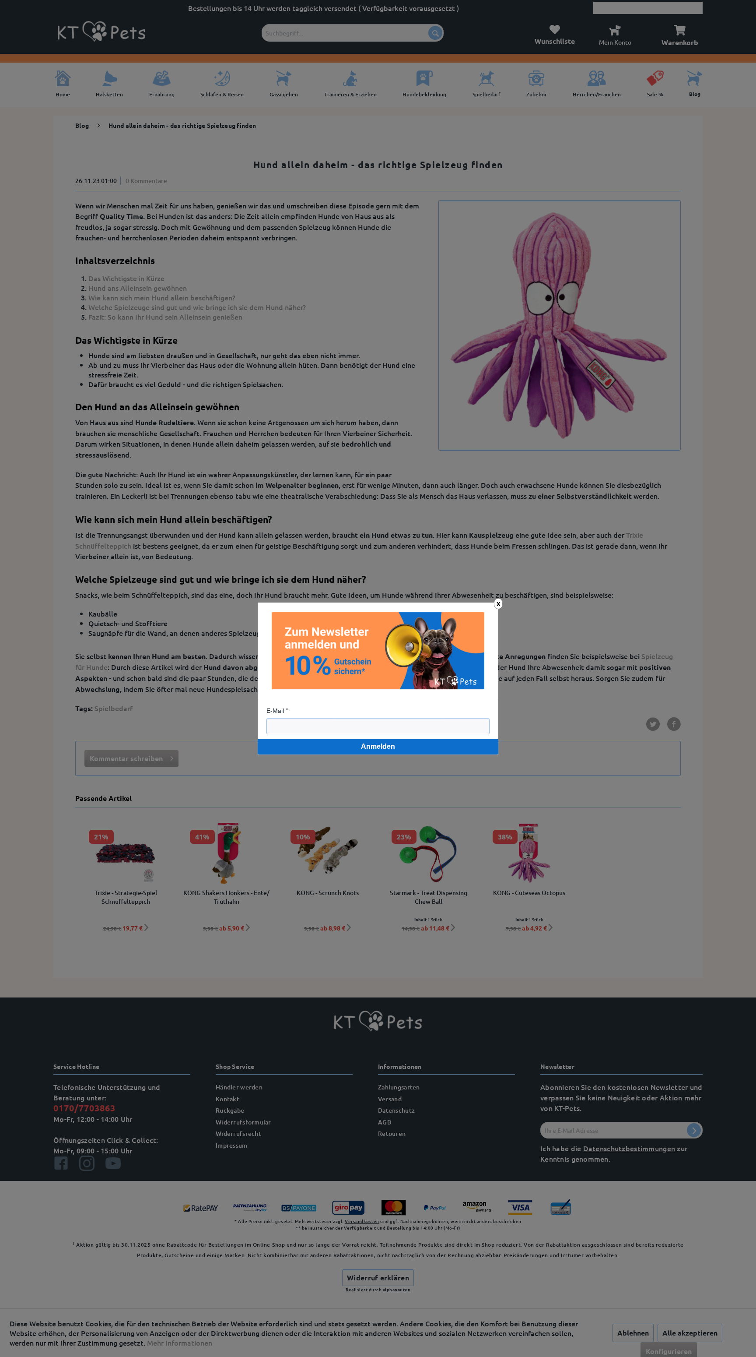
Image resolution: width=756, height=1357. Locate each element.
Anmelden (378, 746)
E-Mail (275, 710)
